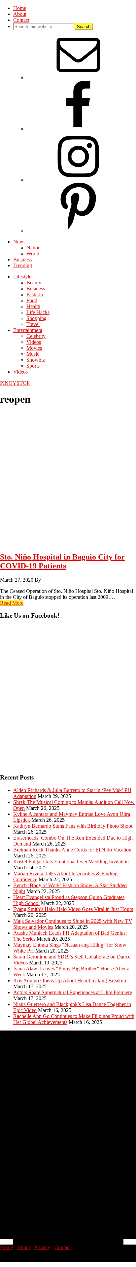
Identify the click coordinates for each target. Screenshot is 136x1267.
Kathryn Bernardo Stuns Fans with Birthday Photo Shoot (72, 826)
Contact (62, 1247)
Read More (11, 603)
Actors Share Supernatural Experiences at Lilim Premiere (72, 992)
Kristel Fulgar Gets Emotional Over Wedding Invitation (71, 861)
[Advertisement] (68, 700)
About (23, 1247)
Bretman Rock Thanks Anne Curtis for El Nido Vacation (72, 849)
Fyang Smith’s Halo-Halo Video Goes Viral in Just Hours (73, 909)
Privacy (42, 1247)
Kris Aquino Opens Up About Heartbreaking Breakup (69, 980)
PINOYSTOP (15, 383)
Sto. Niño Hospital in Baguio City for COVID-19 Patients (62, 561)
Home (6, 1247)
